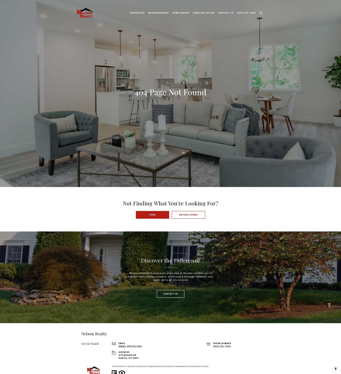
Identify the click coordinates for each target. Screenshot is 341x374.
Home (152, 215)
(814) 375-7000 (222, 346)
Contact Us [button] (170, 294)
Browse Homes (188, 215)
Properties (137, 13)
